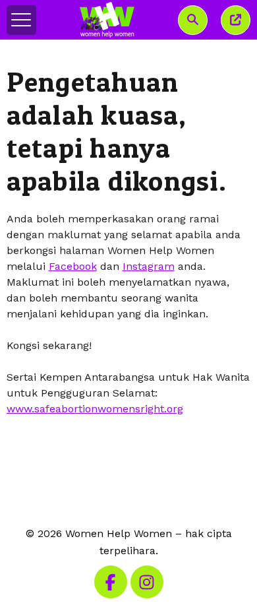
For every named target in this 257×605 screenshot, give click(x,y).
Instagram (149, 266)
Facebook (73, 266)
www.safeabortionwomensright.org (95, 408)
